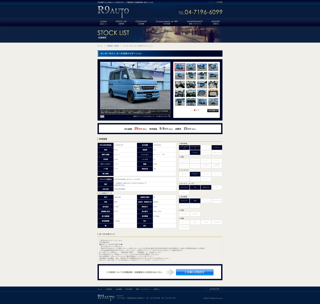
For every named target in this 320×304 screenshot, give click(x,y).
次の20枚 (212, 111)
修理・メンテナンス (143, 289)
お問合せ (156, 289)
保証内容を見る (119, 185)
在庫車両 (109, 289)
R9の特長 (129, 289)
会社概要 (219, 2)
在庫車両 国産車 (113, 46)
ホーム (100, 289)
